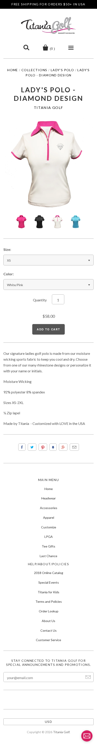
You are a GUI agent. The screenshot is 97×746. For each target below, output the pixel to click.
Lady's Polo (62, 70)
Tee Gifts (48, 546)
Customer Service (48, 640)
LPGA (48, 537)
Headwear (48, 498)
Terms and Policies (48, 601)
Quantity (40, 300)
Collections (34, 70)
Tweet (32, 447)
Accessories (48, 508)
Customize (48, 527)
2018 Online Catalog (48, 573)
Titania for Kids (48, 592)
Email (74, 447)
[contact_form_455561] (86, 736)
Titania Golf (48, 107)
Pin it (43, 447)
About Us (48, 621)
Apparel (48, 517)
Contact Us (48, 630)
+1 (63, 447)
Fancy (53, 447)
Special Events (48, 582)
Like (21, 447)
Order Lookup (48, 611)
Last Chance (48, 556)
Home (12, 70)
